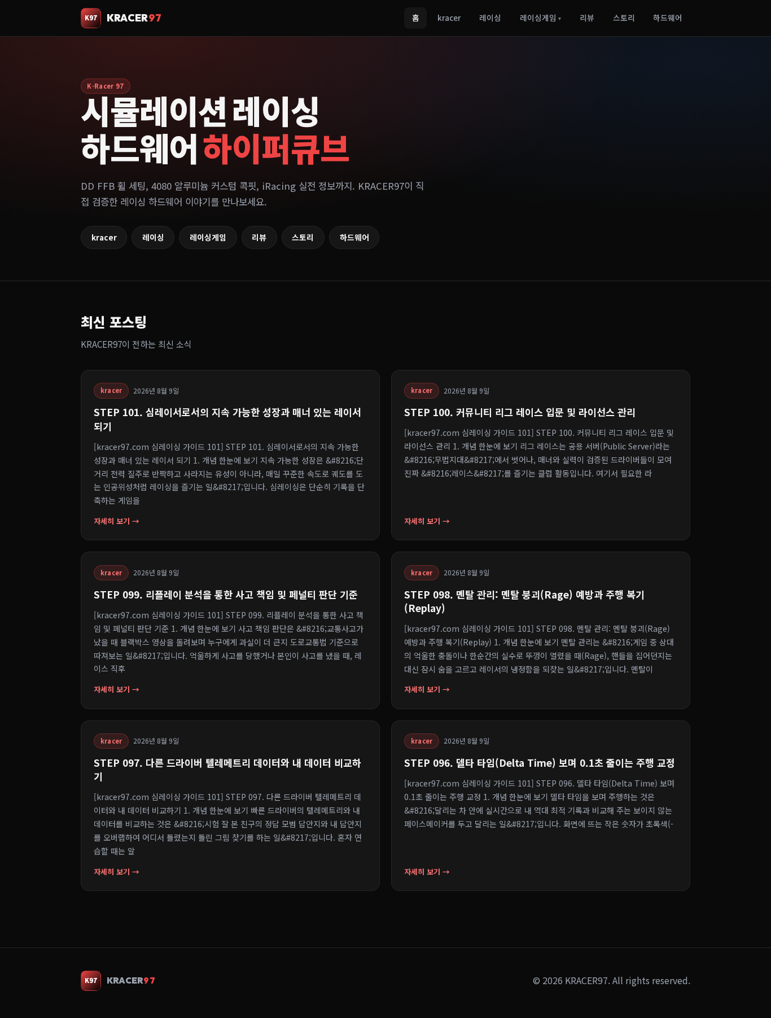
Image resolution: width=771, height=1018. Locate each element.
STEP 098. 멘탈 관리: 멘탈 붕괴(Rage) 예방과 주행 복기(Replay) (524, 601)
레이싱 (490, 17)
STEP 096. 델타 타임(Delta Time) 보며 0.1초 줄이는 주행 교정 (539, 762)
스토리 (624, 17)
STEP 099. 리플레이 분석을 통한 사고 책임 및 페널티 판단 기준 (226, 594)
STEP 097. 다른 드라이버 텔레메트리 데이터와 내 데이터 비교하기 (227, 769)
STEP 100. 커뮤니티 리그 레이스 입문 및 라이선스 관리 (520, 412)
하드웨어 (667, 17)
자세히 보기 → (116, 520)
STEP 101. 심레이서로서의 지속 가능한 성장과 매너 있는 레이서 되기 (227, 418)
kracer (449, 17)
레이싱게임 (540, 17)
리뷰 (587, 17)
